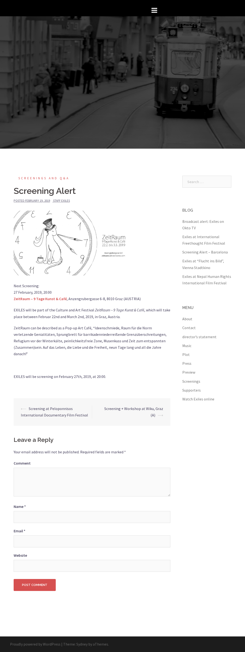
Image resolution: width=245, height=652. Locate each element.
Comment (22, 463)
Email (19, 530)
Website (20, 555)
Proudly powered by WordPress (35, 644)
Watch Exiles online (198, 399)
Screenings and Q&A (43, 178)
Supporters (191, 390)
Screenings (191, 381)
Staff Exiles (61, 201)
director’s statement (199, 336)
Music (186, 345)
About (187, 318)
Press (186, 363)
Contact (189, 327)
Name (20, 506)
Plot (186, 354)
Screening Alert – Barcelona (205, 252)
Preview (188, 372)
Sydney (82, 644)
